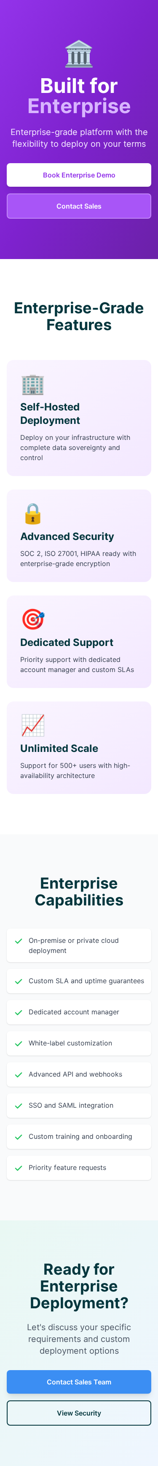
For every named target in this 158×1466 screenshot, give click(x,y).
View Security (79, 1413)
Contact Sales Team (79, 1382)
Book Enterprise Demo (79, 175)
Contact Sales (79, 206)
